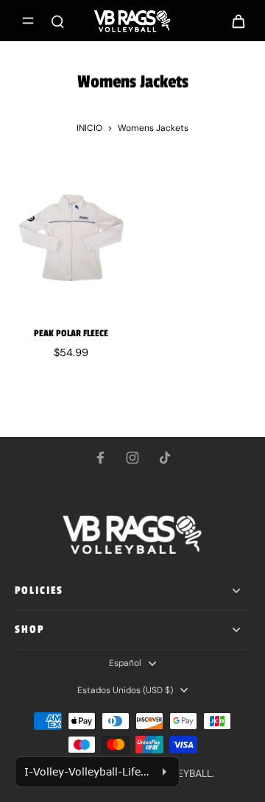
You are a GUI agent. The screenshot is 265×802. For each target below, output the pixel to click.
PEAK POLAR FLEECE (71, 333)
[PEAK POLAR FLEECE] (71, 237)
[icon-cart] (234, 20)
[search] (57, 20)
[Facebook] (100, 457)
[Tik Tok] (165, 457)
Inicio (89, 128)
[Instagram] (132, 457)
